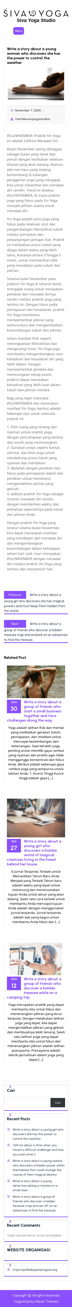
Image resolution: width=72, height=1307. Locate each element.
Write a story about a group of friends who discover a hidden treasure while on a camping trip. (34, 988)
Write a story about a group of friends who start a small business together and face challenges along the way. (34, 711)
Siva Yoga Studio (36, 20)
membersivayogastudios (32, 119)
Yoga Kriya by (36, 1301)
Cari (11, 1090)
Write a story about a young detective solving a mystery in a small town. (35, 1185)
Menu (18, 31)
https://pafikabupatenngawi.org (35, 1270)
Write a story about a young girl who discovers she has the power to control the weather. (38, 1134)
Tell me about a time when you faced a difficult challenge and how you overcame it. (38, 1149)
